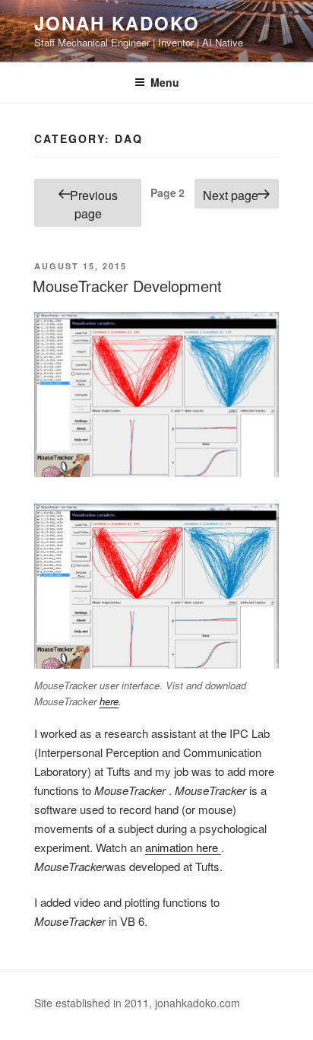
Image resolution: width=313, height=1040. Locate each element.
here (109, 701)
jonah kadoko (117, 23)
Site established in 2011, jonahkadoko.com (137, 1002)
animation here (183, 847)
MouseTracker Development (127, 286)
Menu (164, 82)
